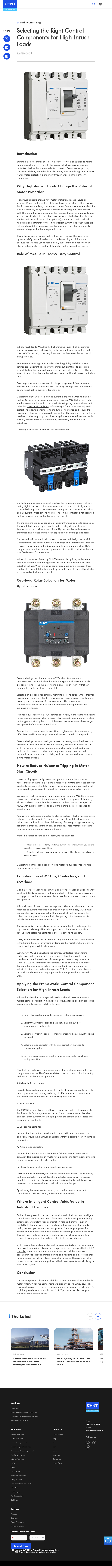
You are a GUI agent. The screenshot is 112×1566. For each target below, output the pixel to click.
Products (14, 1514)
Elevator (14, 1467)
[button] (98, 1316)
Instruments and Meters (19, 1420)
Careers (55, 1451)
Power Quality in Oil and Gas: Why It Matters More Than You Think (73, 1361)
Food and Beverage (18, 1455)
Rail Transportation (17, 1496)
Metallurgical (15, 1492)
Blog (54, 1438)
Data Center (15, 1471)
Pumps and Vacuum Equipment (22, 1451)
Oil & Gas (14, 1488)
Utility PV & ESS (16, 1479)
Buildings (14, 1500)
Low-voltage (15, 1408)
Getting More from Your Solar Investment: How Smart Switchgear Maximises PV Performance (29, 1362)
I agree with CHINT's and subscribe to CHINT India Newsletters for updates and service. (37, 1551)
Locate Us (56, 1455)
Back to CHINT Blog (30, 22)
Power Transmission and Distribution (24, 1412)
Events (55, 1447)
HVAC (13, 1463)
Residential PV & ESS (18, 1475)
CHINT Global (58, 1434)
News (55, 1442)
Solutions (14, 1518)
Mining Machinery (17, 1459)
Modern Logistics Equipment (21, 1447)
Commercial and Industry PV (21, 1483)
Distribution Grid (17, 1438)
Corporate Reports (17, 1526)
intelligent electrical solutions (50, 1244)
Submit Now (21, 1545)
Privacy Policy (57, 1463)
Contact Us (57, 1459)
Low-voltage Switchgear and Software (24, 1416)
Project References (17, 1522)
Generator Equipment (18, 1442)
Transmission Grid (17, 1434)
